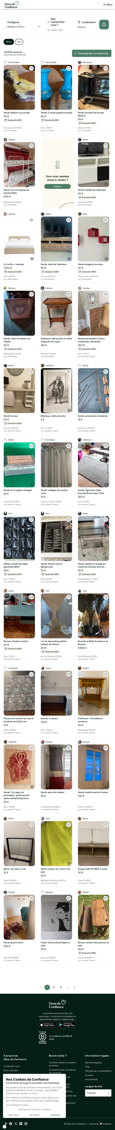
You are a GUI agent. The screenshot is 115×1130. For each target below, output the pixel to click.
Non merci (13, 1115)
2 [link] (54, 987)
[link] (74, 987)
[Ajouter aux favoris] (31, 68)
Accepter (55, 1115)
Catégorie (13, 22)
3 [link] (60, 987)
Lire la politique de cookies (17, 1105)
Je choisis (34, 1115)
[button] (4, 1126)
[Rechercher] (104, 24)
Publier (57, 186)
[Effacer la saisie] (68, 30)
